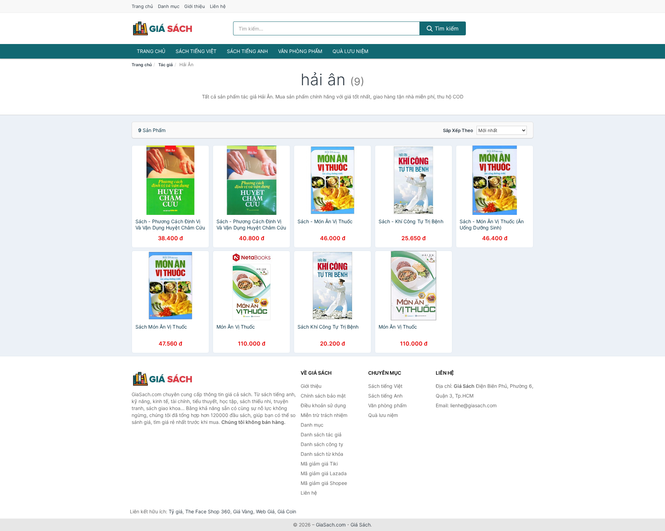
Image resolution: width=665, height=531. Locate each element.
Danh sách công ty (322, 444)
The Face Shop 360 (207, 511)
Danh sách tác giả (321, 434)
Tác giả (165, 64)
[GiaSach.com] (162, 28)
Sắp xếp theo (458, 130)
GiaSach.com (331, 525)
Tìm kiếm (446, 28)
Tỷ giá (176, 511)
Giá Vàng (243, 511)
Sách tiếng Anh (247, 51)
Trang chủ (142, 6)
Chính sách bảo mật (323, 396)
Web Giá (265, 511)
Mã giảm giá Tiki (319, 464)
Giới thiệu (194, 6)
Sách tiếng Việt (196, 51)
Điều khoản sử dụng (323, 405)
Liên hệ (218, 6)
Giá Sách (361, 525)
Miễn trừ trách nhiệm (324, 415)
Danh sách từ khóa (322, 454)
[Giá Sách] (166, 379)
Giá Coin (286, 511)
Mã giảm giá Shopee (324, 483)
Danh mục (168, 6)
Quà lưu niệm (350, 51)
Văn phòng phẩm (300, 51)
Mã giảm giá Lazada (324, 473)
